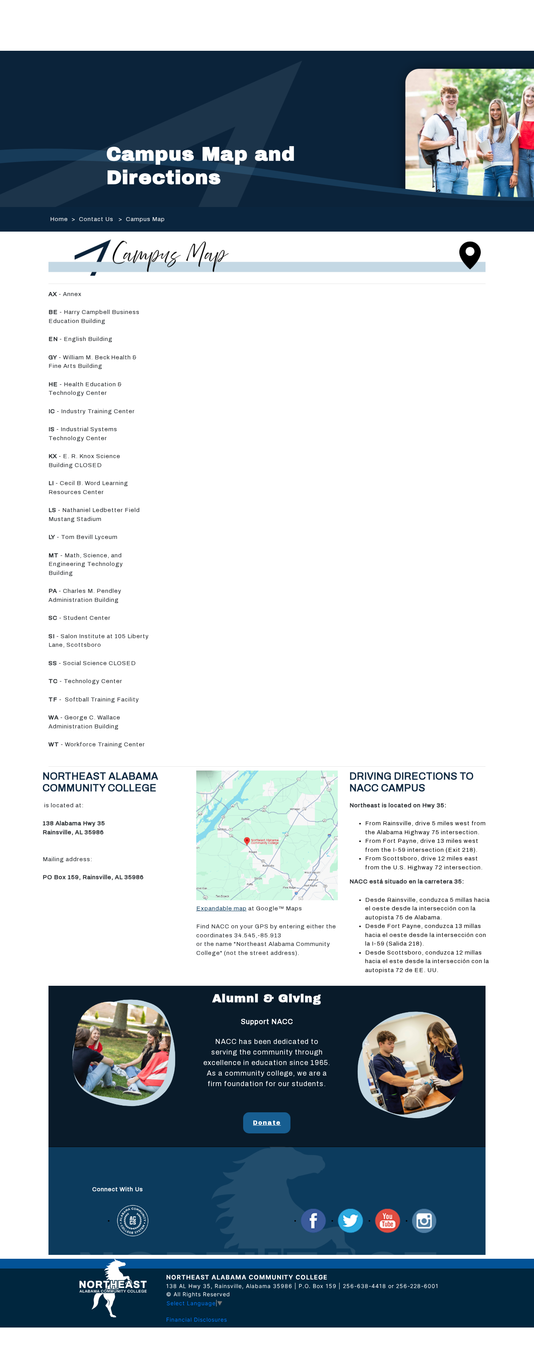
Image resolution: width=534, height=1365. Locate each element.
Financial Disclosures (196, 1319)
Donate (267, 1122)
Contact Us (96, 219)
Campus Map (145, 219)
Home (59, 219)
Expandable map (221, 908)
